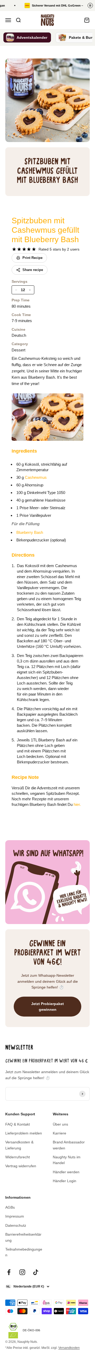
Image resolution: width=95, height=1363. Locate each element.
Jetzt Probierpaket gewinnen (47, 1007)
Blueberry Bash (29, 532)
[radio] (14, 249)
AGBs (10, 1207)
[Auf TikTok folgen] (35, 1272)
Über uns (60, 1124)
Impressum (14, 1216)
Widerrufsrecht (17, 1157)
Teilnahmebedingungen (23, 1252)
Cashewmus (36, 477)
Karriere (59, 1133)
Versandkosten (69, 1348)
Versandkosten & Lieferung (19, 1145)
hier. (77, 804)
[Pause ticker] (90, 5)
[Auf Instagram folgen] (22, 1272)
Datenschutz (15, 1225)
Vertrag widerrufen (20, 1166)
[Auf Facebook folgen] (8, 1272)
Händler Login (64, 1181)
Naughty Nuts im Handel (66, 1160)
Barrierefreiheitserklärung (23, 1237)
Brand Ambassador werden (69, 1145)
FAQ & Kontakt (17, 1124)
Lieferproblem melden (23, 1133)
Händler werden (66, 1172)
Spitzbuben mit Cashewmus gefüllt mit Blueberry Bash (45, 230)
